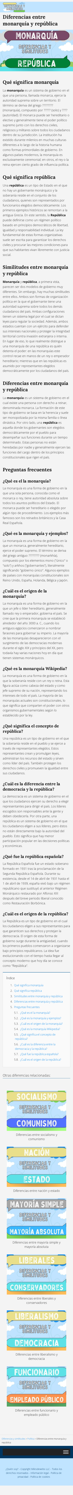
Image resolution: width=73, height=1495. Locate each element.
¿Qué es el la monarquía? (35, 1013)
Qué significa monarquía (28, 985)
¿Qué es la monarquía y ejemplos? (40, 1018)
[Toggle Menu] (66, 1452)
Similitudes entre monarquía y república (38, 996)
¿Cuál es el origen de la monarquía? (41, 1024)
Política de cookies (40, 1476)
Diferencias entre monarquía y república (38, 1001)
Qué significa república (28, 991)
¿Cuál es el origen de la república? (40, 1059)
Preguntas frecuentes (27, 1007)
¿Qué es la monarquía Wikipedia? (40, 1029)
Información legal (40, 1473)
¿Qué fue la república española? (39, 1054)
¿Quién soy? (12, 1469)
